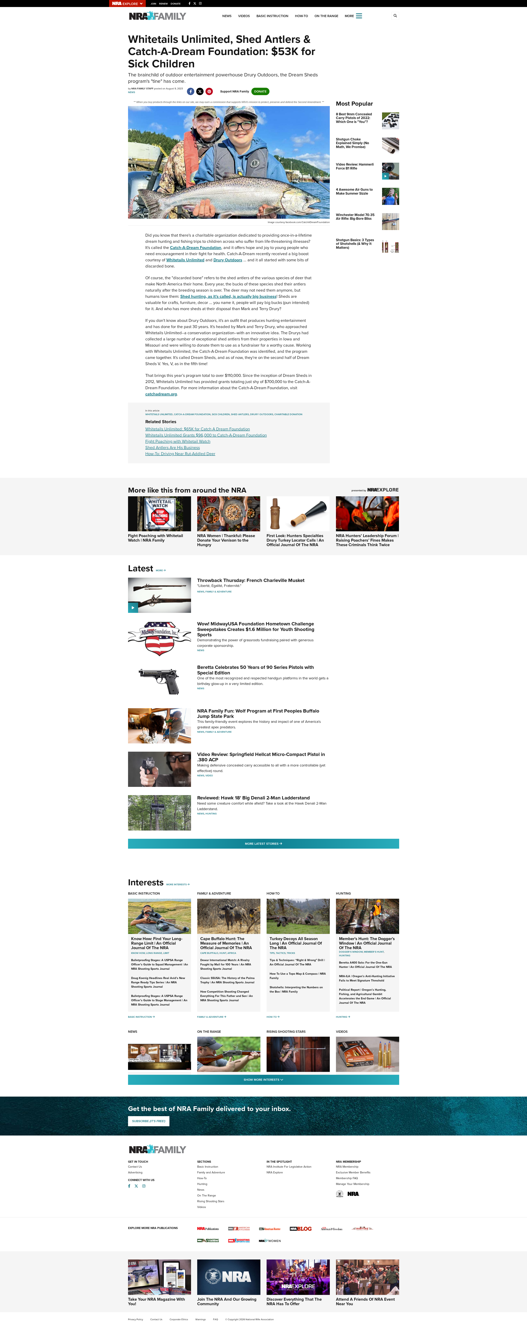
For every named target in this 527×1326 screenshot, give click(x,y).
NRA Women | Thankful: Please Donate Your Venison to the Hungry (226, 540)
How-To (301, 16)
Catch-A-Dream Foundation (192, 414)
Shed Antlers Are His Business (172, 447)
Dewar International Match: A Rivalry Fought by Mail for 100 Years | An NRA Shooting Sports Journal (225, 964)
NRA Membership (347, 1167)
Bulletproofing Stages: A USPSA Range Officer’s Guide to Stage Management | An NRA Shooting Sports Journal (159, 1000)
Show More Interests (286, 1079)
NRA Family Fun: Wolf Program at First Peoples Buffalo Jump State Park (258, 713)
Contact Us (135, 1167)
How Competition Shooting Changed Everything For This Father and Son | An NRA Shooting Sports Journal (226, 996)
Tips (272, 953)
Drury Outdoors (261, 414)
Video (209, 775)
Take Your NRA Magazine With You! (156, 1301)
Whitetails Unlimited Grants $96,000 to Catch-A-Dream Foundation (206, 435)
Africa (231, 953)
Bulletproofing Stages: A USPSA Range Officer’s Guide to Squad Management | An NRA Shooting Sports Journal (159, 964)
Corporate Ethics (179, 1319)
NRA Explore (275, 1172)
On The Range (326, 16)
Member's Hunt (374, 952)
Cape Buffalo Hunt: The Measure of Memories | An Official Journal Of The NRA (226, 943)
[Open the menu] (359, 15)
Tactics (281, 953)
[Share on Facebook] (190, 89)
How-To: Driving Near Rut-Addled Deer (180, 454)
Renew (163, 4)
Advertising (135, 1172)
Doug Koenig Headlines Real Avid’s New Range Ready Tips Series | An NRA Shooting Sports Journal (158, 982)
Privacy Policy (135, 1319)
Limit (166, 953)
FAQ (215, 1319)
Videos (244, 16)
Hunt (222, 953)
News (227, 16)
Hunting (211, 813)
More (159, 570)
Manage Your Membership (352, 1184)
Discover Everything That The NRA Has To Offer (294, 1301)
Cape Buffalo (209, 953)
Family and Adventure (211, 1172)
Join (153, 4)
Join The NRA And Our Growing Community (227, 1301)
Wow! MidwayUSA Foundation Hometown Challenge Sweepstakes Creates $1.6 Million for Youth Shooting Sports (255, 629)
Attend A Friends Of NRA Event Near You (365, 1301)
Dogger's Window (351, 952)
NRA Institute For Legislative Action (289, 1167)
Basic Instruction (272, 16)
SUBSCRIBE (148, 1121)
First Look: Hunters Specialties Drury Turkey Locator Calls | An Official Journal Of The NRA (295, 540)
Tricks (291, 953)
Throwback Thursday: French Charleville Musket (250, 580)
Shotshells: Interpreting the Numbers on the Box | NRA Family (296, 989)
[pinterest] (209, 89)
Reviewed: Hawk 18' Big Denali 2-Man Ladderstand (253, 797)
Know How (138, 953)
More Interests (176, 884)
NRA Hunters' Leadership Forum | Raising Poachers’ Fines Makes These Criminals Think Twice (367, 540)
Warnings (200, 1319)
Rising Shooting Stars (286, 1031)
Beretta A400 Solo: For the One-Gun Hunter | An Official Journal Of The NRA (365, 964)
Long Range (154, 953)
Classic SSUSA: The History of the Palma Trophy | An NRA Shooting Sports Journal (227, 980)
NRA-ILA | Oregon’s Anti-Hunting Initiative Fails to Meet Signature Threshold (367, 978)
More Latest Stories (280, 843)
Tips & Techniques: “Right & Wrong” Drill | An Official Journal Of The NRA (297, 962)
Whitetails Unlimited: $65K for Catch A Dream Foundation (197, 429)
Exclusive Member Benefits (353, 1172)
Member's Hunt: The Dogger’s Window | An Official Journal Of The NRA (367, 943)
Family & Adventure (218, 591)
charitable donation (288, 414)
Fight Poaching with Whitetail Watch (177, 441)
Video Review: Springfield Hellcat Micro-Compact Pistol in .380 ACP (261, 757)
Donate (176, 4)
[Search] (395, 16)
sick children (221, 414)
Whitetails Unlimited (159, 414)
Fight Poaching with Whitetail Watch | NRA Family (155, 538)
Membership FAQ (347, 1178)
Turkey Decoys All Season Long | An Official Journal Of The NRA (296, 943)
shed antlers (240, 414)
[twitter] (200, 89)
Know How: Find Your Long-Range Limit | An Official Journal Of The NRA (156, 943)
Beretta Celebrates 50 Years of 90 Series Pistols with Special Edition (255, 670)
